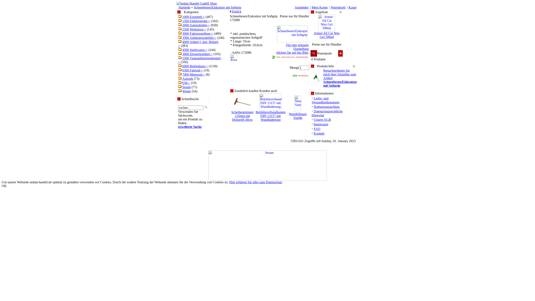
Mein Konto (320, 7)
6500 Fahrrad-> (192, 70)
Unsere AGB (322, 119)
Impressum (321, 124)
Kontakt (319, 133)
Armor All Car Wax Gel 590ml (327, 35)
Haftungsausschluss (327, 106)
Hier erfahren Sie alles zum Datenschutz (255, 182)
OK (4, 186)
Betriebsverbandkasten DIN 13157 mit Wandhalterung (270, 115)
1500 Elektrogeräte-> (196, 21)
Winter (186, 91)
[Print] (233, 57)
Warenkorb (338, 7)
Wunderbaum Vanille (298, 116)
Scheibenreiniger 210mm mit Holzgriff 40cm (242, 115)
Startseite (184, 7)
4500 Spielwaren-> (195, 50)
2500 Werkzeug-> (194, 29)
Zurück (236, 11)
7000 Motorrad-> (193, 74)
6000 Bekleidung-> (195, 66)
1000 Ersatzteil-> (193, 17)
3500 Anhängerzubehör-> (199, 38)
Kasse (353, 7)
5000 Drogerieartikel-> (197, 54)
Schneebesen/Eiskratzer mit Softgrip (217, 7)
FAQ (317, 129)
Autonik (187, 78)
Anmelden (301, 7)
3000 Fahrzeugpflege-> (197, 33)
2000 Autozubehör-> (196, 25)
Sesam (186, 87)
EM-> (186, 83)
